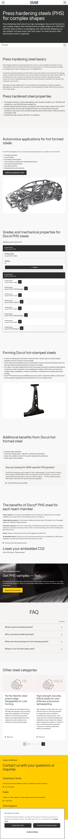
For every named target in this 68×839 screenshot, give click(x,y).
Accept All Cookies (18, 825)
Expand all (61, 621)
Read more (10, 737)
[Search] (3, 2)
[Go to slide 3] (33, 744)
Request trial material (12, 590)
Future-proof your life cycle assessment (16, 543)
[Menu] (65, 2)
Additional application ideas (14, 173)
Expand (35, 267)
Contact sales (8, 801)
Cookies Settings (32, 832)
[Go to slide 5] (37, 744)
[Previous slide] (25, 744)
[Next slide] (43, 744)
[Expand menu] (65, 45)
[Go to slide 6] (39, 744)
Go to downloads (9, 787)
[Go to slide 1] (29, 744)
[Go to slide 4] (35, 744)
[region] (32, 823)
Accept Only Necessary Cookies (47, 825)
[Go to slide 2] (31, 744)
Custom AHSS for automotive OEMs (17, 483)
